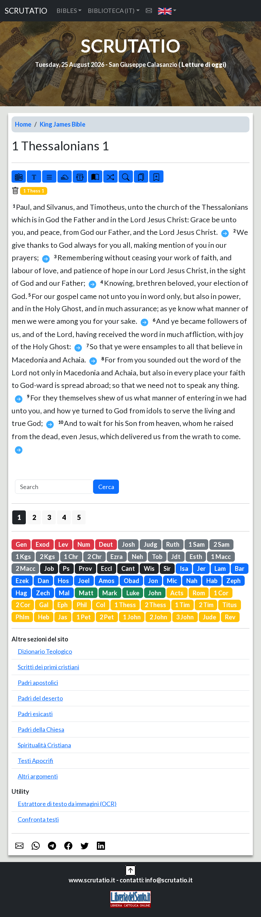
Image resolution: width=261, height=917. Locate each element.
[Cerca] (126, 176)
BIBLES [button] (66, 10)
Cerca (106, 486)
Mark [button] (109, 593)
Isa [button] (184, 568)
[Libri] (19, 176)
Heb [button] (43, 617)
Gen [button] (21, 544)
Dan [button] (43, 580)
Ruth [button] (172, 544)
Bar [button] (239, 568)
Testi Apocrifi (35, 760)
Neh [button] (137, 556)
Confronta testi (38, 819)
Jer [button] (201, 568)
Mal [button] (64, 593)
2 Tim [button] (206, 605)
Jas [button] (62, 617)
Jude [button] (209, 617)
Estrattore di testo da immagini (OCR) (67, 803)
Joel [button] (84, 580)
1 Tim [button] (182, 605)
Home (23, 124)
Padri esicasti (35, 713)
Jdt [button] (175, 556)
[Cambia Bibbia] (110, 176)
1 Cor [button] (221, 593)
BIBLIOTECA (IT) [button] (111, 10)
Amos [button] (107, 580)
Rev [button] (230, 617)
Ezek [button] (22, 580)
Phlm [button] (22, 617)
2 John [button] (158, 617)
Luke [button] (132, 593)
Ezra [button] (116, 556)
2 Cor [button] (23, 605)
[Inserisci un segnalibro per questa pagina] (156, 176)
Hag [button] (21, 593)
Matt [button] (86, 593)
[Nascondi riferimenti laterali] (64, 176)
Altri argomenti (38, 776)
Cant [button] (128, 568)
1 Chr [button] (71, 556)
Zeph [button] (233, 580)
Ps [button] (66, 568)
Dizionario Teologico (45, 651)
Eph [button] (62, 605)
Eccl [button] (106, 568)
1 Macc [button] (221, 556)
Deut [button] (106, 544)
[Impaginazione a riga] (49, 176)
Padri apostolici (38, 682)
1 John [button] (132, 617)
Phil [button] (82, 605)
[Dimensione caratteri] (34, 176)
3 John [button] (185, 617)
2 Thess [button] (155, 605)
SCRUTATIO (26, 10)
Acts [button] (177, 593)
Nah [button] (191, 580)
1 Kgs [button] (23, 556)
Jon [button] (153, 580)
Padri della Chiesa (41, 729)
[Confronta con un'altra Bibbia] (95, 176)
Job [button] (49, 568)
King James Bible (62, 124)
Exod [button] (43, 544)
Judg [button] (150, 544)
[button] (167, 10)
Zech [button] (43, 593)
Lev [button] (63, 544)
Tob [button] (157, 556)
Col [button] (100, 605)
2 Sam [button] (221, 544)
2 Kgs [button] (47, 556)
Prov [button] (85, 568)
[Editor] (80, 176)
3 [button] (49, 517)
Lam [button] (220, 568)
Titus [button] (229, 605)
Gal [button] (44, 605)
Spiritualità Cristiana (44, 745)
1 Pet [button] (83, 617)
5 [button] (79, 517)
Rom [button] (199, 593)
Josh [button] (128, 544)
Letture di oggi (202, 64)
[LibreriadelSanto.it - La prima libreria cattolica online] (130, 898)
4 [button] (64, 517)
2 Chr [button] (94, 556)
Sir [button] (167, 568)
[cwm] (149, 10)
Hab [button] (212, 580)
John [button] (154, 593)
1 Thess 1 (33, 190)
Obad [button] (131, 580)
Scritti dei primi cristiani (48, 667)
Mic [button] (172, 580)
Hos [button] (63, 580)
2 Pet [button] (107, 617)
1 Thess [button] (125, 605)
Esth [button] (196, 556)
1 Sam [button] (197, 544)
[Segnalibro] (141, 176)
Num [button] (83, 544)
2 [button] (34, 517)
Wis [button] (149, 568)
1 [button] (19, 517)
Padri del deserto (40, 698)
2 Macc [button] (25, 568)
